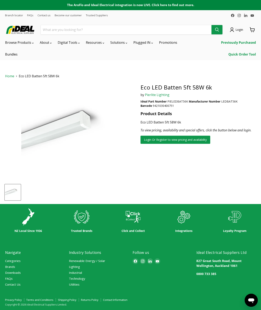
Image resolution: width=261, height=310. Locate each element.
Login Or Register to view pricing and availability (175, 140)
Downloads (13, 273)
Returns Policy (89, 300)
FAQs (30, 15)
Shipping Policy (67, 300)
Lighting (74, 267)
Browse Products (18, 42)
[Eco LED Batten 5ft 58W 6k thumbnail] (13, 192)
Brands (10, 267)
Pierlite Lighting (157, 95)
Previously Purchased (238, 42)
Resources (94, 42)
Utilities (74, 284)
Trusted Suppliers (97, 15)
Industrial (75, 273)
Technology (77, 278)
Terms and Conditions (39, 300)
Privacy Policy (13, 300)
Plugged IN (142, 42)
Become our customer (68, 15)
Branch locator (14, 15)
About (45, 42)
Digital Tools (68, 42)
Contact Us (13, 284)
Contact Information (115, 300)
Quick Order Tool (242, 54)
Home (9, 76)
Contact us (44, 15)
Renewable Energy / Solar (87, 261)
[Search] (216, 29)
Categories (13, 261)
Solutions (118, 42)
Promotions (168, 42)
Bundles (11, 54)
